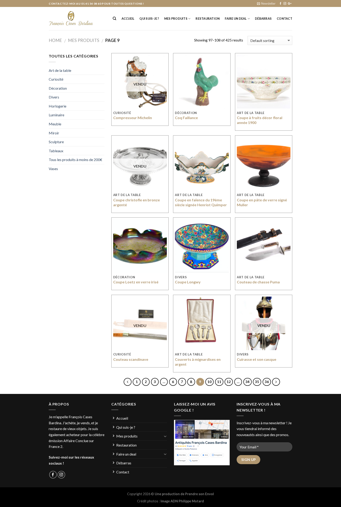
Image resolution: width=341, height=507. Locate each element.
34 (247, 382)
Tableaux (56, 151)
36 (267, 382)
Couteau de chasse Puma (258, 282)
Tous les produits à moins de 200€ (75, 159)
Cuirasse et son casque (256, 359)
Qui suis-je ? (149, 18)
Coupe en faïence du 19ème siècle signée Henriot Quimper (201, 202)
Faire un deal (236, 18)
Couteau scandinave (130, 359)
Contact (284, 18)
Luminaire (56, 115)
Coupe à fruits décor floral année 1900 (259, 120)
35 (257, 382)
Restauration (208, 18)
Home (55, 40)
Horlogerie (57, 106)
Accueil (128, 18)
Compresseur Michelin (132, 117)
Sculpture (56, 141)
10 (209, 382)
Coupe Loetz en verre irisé (135, 282)
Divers (54, 97)
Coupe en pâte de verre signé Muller (262, 202)
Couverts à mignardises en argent (198, 361)
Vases (53, 168)
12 (229, 382)
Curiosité (56, 79)
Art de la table (60, 70)
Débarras (263, 18)
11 (219, 382)
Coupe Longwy (188, 282)
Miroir (54, 133)
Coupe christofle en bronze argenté (136, 202)
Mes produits (175, 18)
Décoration (58, 88)
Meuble (55, 124)
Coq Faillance (186, 117)
